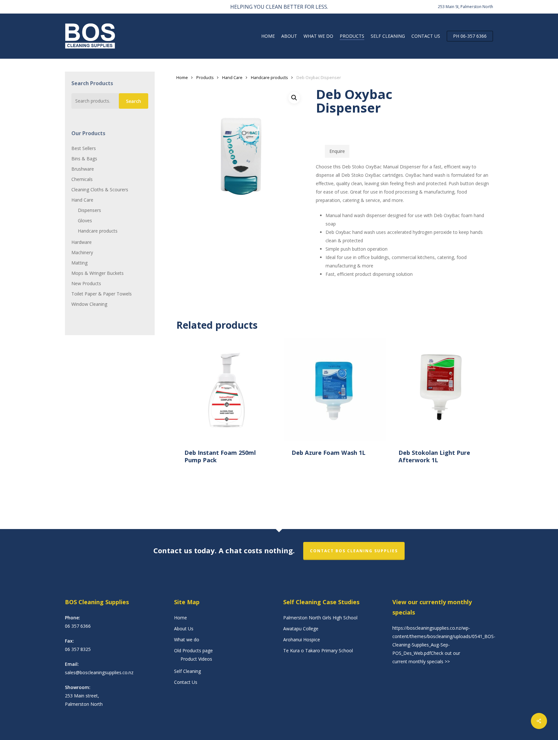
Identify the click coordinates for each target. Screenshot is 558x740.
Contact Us (185, 682)
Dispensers (89, 210)
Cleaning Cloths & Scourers (99, 189)
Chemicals (82, 179)
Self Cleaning (187, 671)
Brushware (82, 169)
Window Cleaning (89, 304)
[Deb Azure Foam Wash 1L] (335, 389)
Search (133, 101)
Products (205, 77)
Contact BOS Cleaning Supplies (354, 551)
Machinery (82, 252)
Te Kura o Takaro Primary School (318, 650)
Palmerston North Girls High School (320, 618)
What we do (186, 639)
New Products (86, 283)
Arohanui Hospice (301, 639)
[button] (294, 98)
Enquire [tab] (337, 151)
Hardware (81, 242)
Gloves (85, 220)
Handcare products (98, 231)
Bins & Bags (84, 158)
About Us (183, 628)
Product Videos (196, 659)
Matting (79, 263)
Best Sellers (83, 148)
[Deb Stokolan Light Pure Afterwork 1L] (441, 389)
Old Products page (193, 650)
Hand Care (82, 200)
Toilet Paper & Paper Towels (101, 294)
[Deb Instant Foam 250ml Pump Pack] (227, 389)
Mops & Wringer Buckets (97, 273)
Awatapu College (300, 628)
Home (182, 77)
